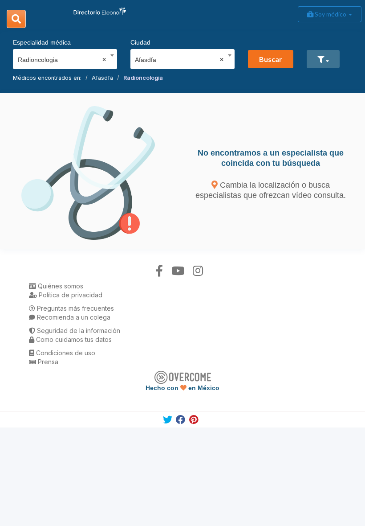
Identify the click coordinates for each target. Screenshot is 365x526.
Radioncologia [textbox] (62, 59)
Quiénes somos (59, 286)
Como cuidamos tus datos (73, 339)
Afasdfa (102, 77)
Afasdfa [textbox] (179, 59)
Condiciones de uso (64, 353)
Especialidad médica (42, 42)
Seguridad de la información (77, 330)
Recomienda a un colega (72, 317)
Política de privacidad (69, 295)
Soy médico (330, 14)
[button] (323, 59)
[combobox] (62, 57)
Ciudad (140, 42)
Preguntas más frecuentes (74, 308)
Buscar (270, 59)
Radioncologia (143, 77)
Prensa (47, 362)
